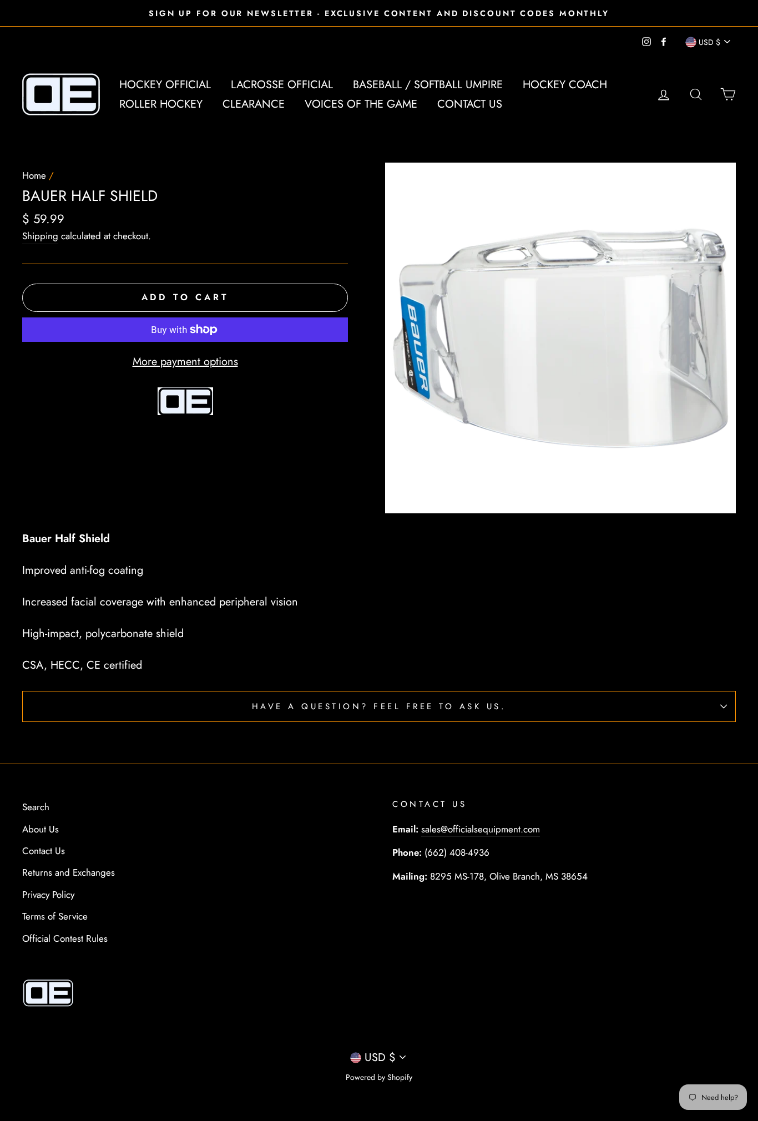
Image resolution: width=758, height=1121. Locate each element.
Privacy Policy (48, 894)
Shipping (40, 236)
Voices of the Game (361, 104)
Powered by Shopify (379, 1077)
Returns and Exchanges (68, 872)
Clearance (254, 104)
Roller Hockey (161, 104)
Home (34, 175)
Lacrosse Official (282, 85)
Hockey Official (165, 85)
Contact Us (469, 104)
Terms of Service (55, 916)
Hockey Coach (565, 85)
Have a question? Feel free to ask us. (379, 706)
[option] (379, 13)
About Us (40, 829)
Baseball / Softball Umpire (428, 85)
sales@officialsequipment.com (480, 829)
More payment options (185, 362)
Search (35, 807)
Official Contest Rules (65, 938)
